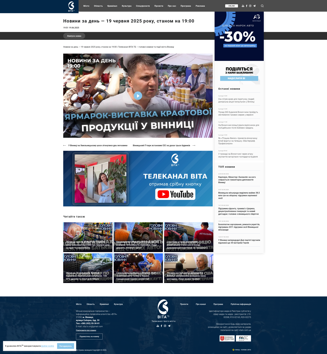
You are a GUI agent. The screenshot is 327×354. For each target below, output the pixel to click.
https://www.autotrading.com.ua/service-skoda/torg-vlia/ (239, 36)
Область (98, 5)
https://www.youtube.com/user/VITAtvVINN (138, 178)
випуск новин (74, 36)
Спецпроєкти (143, 5)
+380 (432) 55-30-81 (90, 323)
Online (231, 6)
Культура (126, 5)
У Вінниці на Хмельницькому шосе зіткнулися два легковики (97, 145)
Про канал (201, 304)
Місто (86, 5)
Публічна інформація (241, 304)
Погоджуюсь (65, 346)
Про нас (172, 5)
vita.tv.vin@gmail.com (93, 326)
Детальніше (239, 99)
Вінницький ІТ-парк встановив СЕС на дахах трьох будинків (161, 145)
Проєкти (158, 5)
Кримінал (112, 5)
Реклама (200, 5)
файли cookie (47, 346)
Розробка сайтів (246, 350)
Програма (186, 5)
